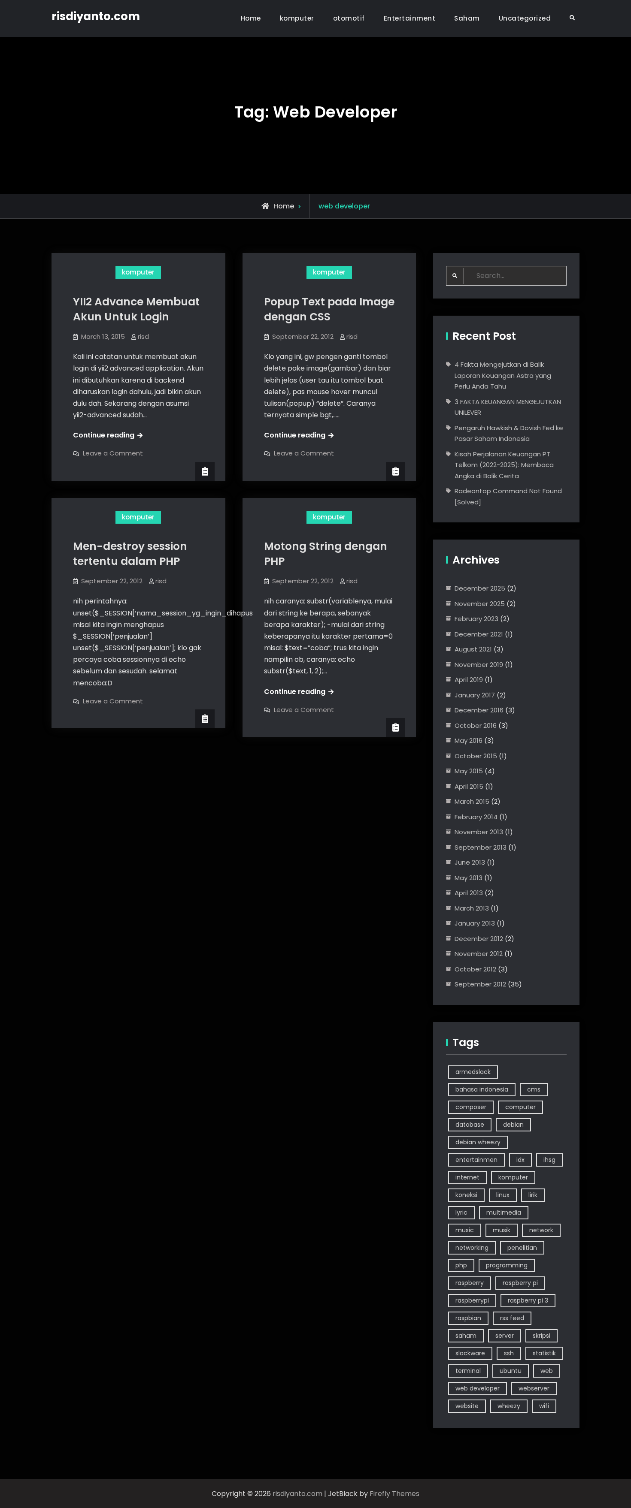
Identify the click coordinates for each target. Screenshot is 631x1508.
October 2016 (476, 725)
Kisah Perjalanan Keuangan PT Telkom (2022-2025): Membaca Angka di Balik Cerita (504, 464)
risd (143, 336)
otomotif (349, 18)
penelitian (522, 1247)
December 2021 (479, 634)
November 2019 (479, 664)
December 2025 (480, 588)
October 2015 (476, 755)
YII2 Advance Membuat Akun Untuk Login (136, 309)
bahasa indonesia (481, 1089)
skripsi (541, 1335)
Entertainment (410, 18)
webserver (534, 1388)
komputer (297, 18)
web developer (477, 1388)
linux (503, 1195)
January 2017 (475, 695)
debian (513, 1124)
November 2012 (479, 953)
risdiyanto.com (96, 16)
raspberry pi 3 (528, 1300)
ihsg (549, 1159)
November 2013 (479, 831)
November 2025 (480, 603)
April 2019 (469, 679)
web (546, 1370)
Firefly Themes (394, 1494)
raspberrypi (472, 1300)
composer (470, 1107)
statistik (544, 1353)
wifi (544, 1406)
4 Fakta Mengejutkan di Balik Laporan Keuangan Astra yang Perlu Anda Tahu (503, 375)
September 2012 (480, 984)
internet (467, 1177)
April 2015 (469, 786)
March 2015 (472, 801)
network (541, 1230)
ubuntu (511, 1370)
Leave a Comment (113, 453)
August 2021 (473, 649)
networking (471, 1247)
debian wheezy (478, 1142)
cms (533, 1089)
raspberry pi (520, 1283)
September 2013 (481, 847)
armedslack (473, 1072)
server (504, 1335)
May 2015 (469, 770)
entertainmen (476, 1159)
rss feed (512, 1318)
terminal (468, 1370)
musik (501, 1230)
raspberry (469, 1283)
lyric (461, 1212)
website (467, 1406)
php (461, 1265)
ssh (509, 1353)
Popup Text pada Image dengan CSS (329, 309)
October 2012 (475, 969)
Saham (467, 18)
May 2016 (468, 740)
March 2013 (472, 908)
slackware (470, 1353)
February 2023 (476, 618)
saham (465, 1335)
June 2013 (470, 862)
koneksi (466, 1195)
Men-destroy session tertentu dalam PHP (130, 554)
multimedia (503, 1212)
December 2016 (479, 710)
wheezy (509, 1406)
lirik (532, 1195)
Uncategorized (525, 18)
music (464, 1230)
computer (520, 1107)
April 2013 (469, 892)
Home (251, 18)
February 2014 (476, 816)
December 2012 (479, 938)
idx (520, 1159)
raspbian (468, 1318)
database (469, 1124)
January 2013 (475, 923)
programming (507, 1265)
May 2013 (468, 877)
